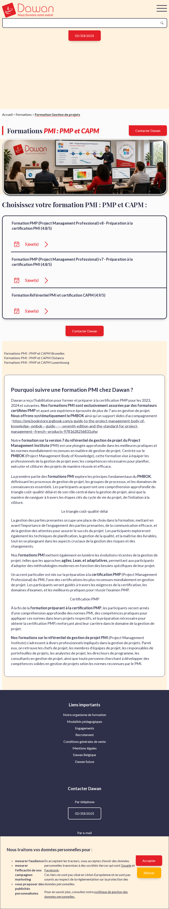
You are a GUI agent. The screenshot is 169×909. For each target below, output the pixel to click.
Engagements (84, 728)
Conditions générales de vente (84, 741)
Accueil (7, 114)
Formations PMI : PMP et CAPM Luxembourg (36, 362)
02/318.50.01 (84, 36)
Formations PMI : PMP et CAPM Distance (34, 358)
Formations (24, 114)
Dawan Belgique (84, 755)
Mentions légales (85, 748)
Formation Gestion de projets (57, 114)
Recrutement (84, 735)
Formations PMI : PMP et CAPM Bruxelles (34, 353)
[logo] (27, 16)
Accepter (149, 861)
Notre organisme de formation (84, 715)
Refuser (149, 873)
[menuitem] (84, 715)
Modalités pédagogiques (84, 721)
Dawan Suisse (84, 761)
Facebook (51, 870)
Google (126, 865)
